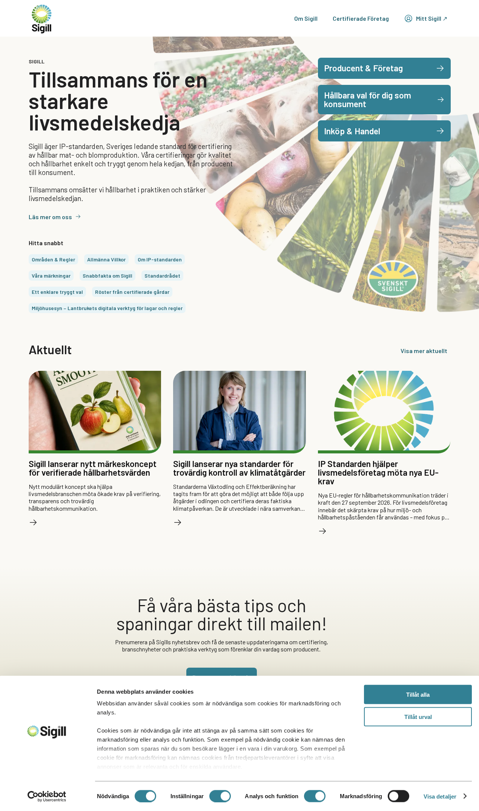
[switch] (220, 796)
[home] (42, 18)
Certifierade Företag (361, 18)
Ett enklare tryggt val (57, 292)
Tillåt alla (418, 694)
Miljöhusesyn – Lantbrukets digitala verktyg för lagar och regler (107, 308)
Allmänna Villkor (106, 259)
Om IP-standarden (160, 259)
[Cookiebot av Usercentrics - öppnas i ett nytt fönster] (47, 796)
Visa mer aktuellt (424, 350)
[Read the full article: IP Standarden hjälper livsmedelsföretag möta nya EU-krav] (322, 531)
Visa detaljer (440, 796)
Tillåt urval (418, 716)
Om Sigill (306, 18)
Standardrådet (162, 275)
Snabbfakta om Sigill (107, 275)
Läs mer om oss (50, 216)
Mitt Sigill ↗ (431, 18)
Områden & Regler (53, 259)
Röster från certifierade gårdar (132, 292)
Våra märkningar (51, 275)
